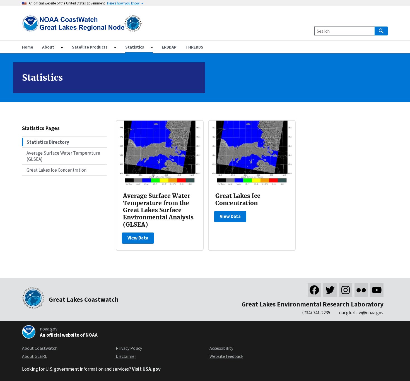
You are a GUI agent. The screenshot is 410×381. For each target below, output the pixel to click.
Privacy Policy (129, 348)
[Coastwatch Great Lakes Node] (82, 28)
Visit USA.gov (146, 369)
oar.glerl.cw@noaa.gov (361, 313)
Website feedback (226, 356)
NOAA (92, 335)
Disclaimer (126, 356)
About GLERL (34, 356)
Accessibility (221, 348)
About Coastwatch (39, 348)
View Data (137, 238)
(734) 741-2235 (316, 313)
